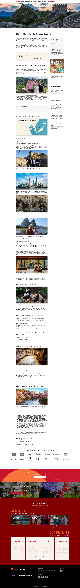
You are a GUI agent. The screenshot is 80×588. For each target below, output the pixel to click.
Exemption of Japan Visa (21, 69)
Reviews (61, 574)
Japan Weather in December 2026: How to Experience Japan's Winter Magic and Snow (57, 133)
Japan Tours (27, 1)
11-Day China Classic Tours (28, 238)
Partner (61, 571)
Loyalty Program (63, 576)
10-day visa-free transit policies (31, 95)
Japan (20, 29)
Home (17, 29)
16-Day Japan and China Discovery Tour (29, 108)
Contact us (34, 278)
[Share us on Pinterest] (42, 577)
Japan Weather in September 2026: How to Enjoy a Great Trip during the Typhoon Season (57, 124)
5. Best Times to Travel (37, 58)
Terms (61, 579)
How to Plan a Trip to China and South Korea (25, 444)
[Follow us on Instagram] (46, 577)
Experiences (40, 1)
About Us (45, 1)
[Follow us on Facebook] (39, 577)
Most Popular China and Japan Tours (23, 441)
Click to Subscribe (16, 493)
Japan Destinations (34, 1)
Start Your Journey (52, 1)
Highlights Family (41, 568)
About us (61, 570)
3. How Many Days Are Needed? (38, 55)
